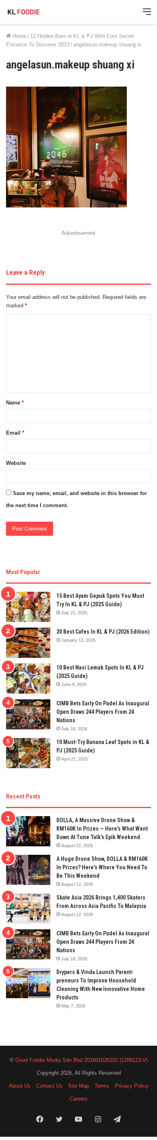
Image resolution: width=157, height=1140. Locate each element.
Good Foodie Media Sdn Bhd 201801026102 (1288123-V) (81, 1060)
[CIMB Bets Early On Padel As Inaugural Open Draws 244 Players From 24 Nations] (28, 714)
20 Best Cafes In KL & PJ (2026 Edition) (103, 631)
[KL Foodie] (38, 12)
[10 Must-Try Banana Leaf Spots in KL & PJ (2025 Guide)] (28, 753)
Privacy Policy (132, 1086)
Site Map (78, 1086)
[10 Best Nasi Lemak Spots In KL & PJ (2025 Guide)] (28, 678)
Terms (102, 1086)
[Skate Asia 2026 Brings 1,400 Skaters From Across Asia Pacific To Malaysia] (28, 908)
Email (15, 433)
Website (16, 463)
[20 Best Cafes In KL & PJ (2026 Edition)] (28, 643)
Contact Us (49, 1086)
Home (18, 36)
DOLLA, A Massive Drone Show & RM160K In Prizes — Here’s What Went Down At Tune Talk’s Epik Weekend (102, 828)
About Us (20, 1086)
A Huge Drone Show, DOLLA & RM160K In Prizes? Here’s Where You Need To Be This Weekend (102, 867)
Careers (79, 1099)
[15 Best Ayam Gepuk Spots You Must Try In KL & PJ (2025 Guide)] (28, 607)
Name (15, 403)
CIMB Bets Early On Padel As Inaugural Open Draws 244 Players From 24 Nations (102, 711)
